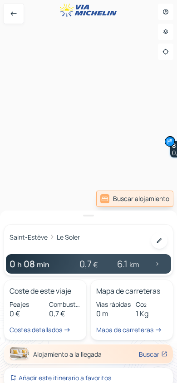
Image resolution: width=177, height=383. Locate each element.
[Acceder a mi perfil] (165, 12)
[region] (88, 191)
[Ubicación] (165, 52)
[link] (134, 199)
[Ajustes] (165, 32)
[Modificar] (159, 240)
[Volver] (14, 14)
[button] (170, 142)
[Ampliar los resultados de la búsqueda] (88, 216)
